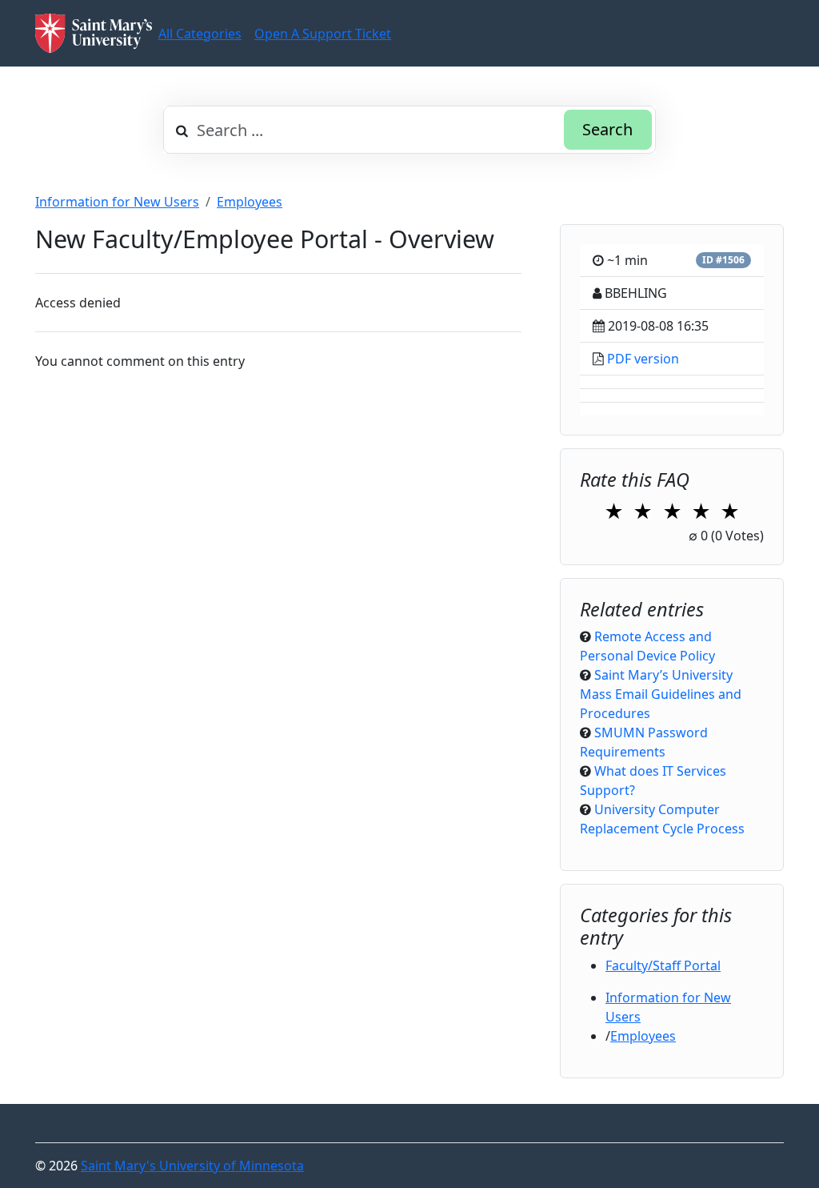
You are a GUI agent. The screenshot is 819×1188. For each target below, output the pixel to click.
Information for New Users (117, 202)
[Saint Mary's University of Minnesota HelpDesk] (93, 33)
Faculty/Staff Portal (663, 965)
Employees (249, 202)
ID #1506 (723, 260)
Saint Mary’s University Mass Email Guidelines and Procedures (660, 694)
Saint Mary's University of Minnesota (192, 1165)
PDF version (643, 358)
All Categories (200, 33)
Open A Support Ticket (322, 33)
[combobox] (409, 130)
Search (607, 129)
